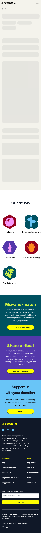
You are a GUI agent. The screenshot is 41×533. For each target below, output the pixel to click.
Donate (21, 411)
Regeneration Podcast (11, 478)
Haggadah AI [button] (7, 483)
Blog (3, 463)
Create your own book (20, 327)
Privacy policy (7, 527)
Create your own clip (20, 371)
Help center (31, 463)
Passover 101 (7, 473)
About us (30, 468)
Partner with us (33, 473)
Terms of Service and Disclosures (14, 523)
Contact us (31, 483)
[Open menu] (37, 3)
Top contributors (9, 468)
